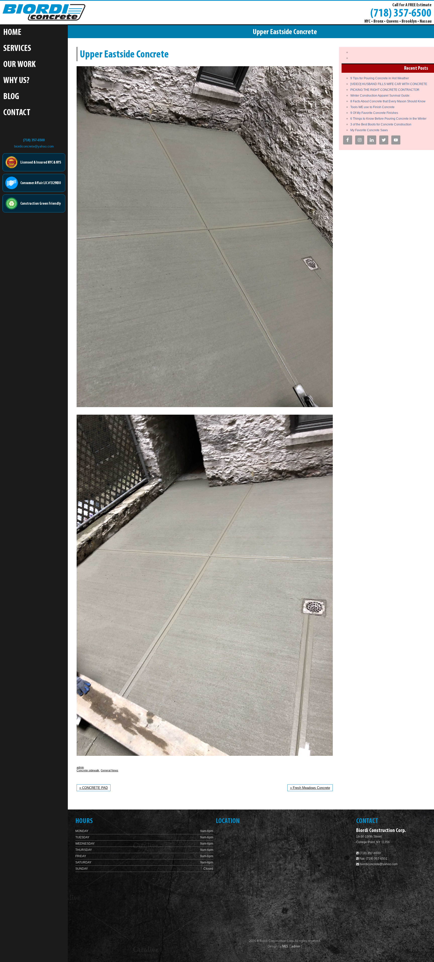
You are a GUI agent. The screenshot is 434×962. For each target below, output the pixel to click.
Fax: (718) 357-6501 (373, 858)
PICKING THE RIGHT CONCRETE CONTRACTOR (384, 90)
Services (17, 48)
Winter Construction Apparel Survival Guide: (380, 95)
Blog (11, 97)
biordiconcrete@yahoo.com (34, 146)
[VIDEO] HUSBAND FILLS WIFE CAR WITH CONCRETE (388, 84)
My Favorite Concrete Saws (369, 130)
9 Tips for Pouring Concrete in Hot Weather (379, 78)
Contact (16, 113)
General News (109, 770)
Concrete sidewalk (88, 770)
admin (80, 767)
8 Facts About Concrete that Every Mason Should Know (387, 101)
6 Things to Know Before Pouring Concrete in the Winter (388, 118)
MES (285, 946)
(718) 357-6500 (400, 13)
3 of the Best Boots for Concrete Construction (380, 124)
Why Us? (16, 81)
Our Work (19, 64)
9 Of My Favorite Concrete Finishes (374, 113)
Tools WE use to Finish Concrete (372, 107)
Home (12, 32)
